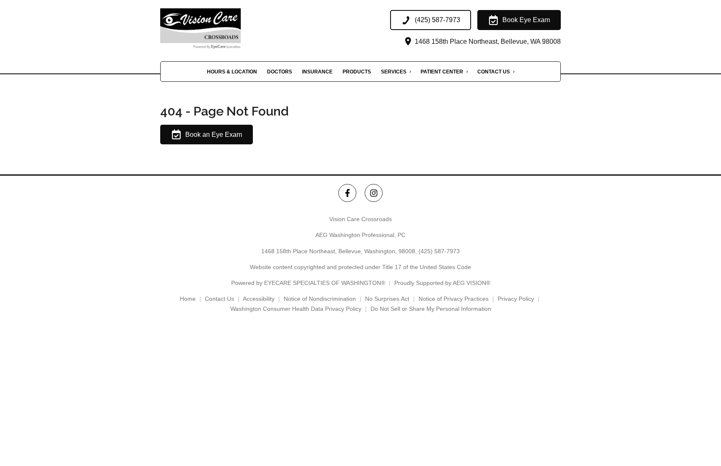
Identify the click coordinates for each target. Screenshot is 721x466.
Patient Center (442, 72)
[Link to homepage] (213, 28)
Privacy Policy (516, 298)
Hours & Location (232, 72)
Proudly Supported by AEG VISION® (442, 283)
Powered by (308, 283)
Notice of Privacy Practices (453, 298)
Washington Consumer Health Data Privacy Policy (295, 308)
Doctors (279, 72)
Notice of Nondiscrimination (320, 298)
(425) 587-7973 (439, 251)
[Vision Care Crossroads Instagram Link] (374, 193)
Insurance (317, 72)
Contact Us (493, 72)
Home (188, 298)
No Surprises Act (387, 298)
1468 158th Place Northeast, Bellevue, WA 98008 (487, 41)
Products (357, 72)
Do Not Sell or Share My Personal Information (431, 308)
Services (393, 72)
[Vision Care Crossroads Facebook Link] (347, 193)
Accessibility (259, 298)
